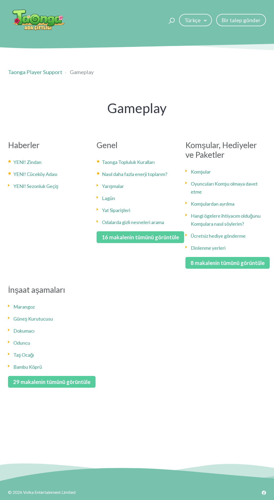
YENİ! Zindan (27, 162)
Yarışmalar (113, 186)
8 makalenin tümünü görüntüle (228, 263)
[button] (171, 20)
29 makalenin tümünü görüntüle (51, 382)
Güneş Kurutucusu (33, 319)
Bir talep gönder (241, 20)
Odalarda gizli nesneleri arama (133, 222)
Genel (107, 145)
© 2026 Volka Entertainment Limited (41, 492)
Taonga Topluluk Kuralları (128, 162)
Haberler (24, 145)
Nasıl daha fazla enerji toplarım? (134, 174)
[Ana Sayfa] (38, 20)
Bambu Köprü (27, 367)
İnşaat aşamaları (36, 289)
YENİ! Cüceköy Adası (35, 174)
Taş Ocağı (23, 355)
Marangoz (24, 307)
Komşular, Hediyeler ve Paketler (221, 149)
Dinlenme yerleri (208, 248)
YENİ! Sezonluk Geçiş (35, 186)
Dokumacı (24, 331)
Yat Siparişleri (116, 210)
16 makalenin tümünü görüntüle (140, 237)
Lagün (108, 198)
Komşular (201, 172)
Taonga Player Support (35, 72)
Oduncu (21, 343)
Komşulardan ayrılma (212, 204)
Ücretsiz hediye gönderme (218, 236)
